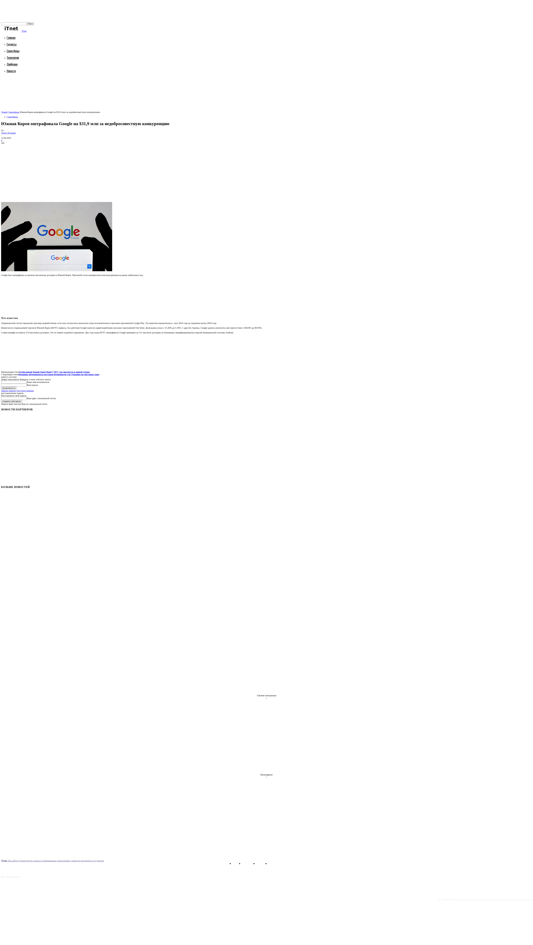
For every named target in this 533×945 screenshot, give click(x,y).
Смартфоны (13, 51)
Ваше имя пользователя (38, 382)
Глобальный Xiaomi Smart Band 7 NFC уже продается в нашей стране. (55, 372)
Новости (11, 71)
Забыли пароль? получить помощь (17, 391)
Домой (4, 112)
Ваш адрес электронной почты (41, 398)
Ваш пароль (32, 385)
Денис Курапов (8, 133)
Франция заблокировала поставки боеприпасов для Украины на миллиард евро (59, 374)
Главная (11, 37)
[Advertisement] (51, 82)
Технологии (13, 57)
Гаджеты (12, 44)
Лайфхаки (12, 64)
